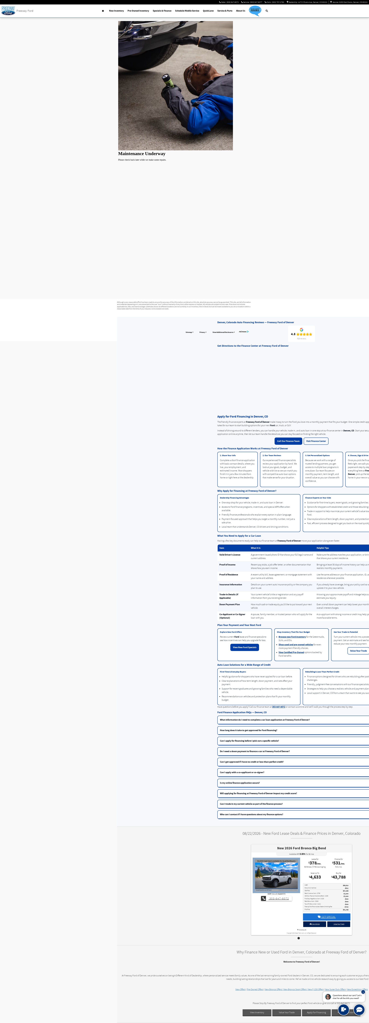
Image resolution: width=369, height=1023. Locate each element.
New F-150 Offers (315, 989)
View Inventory (257, 1012)
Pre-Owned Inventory (138, 10)
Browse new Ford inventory (292, 636)
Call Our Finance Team (288, 441)
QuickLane (208, 10)
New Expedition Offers (357, 989)
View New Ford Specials (244, 647)
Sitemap (189, 332)
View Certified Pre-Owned (291, 652)
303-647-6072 (278, 706)
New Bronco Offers (273, 989)
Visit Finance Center (316, 441)
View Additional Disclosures (223, 332)
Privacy (202, 332)
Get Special (328, 914)
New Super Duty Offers (335, 989)
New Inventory (116, 10)
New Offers (240, 989)
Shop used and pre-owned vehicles (296, 644)
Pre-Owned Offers (255, 989)
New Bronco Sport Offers (294, 989)
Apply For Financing (316, 1012)
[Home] (8, 11)
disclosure (302, 927)
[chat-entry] (343, 1010)
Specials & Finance (162, 10)
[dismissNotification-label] (363, 992)
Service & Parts (224, 10)
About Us (240, 10)
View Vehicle (315, 921)
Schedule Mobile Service (187, 10)
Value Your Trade (338, 921)
